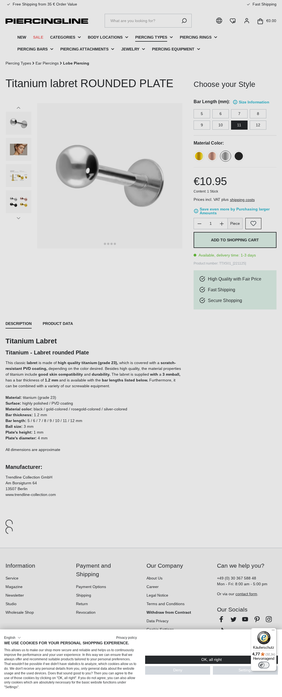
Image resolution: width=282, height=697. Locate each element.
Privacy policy (126, 638)
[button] (12, 638)
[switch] (263, 665)
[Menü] (273, 631)
